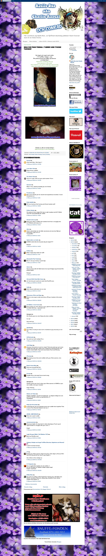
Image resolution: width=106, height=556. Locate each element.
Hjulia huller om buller (32, 240)
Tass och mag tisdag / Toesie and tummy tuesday (76, 269)
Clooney (29, 356)
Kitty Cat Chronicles (32, 404)
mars (73, 260)
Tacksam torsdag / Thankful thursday (77, 304)
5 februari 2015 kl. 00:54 (34, 470)
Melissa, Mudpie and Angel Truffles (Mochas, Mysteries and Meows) (45, 442)
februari (74, 262)
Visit (75, 204)
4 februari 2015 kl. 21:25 (34, 430)
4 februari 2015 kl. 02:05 (34, 369)
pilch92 (29, 327)
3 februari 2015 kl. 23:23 (34, 309)
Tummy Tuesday (46, 154)
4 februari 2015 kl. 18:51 (33, 417)
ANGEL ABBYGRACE (32, 414)
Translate (74, 50)
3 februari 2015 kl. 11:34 (33, 197)
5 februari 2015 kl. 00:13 (34, 447)
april (73, 259)
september (75, 249)
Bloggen (25, 41)
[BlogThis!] (55, 152)
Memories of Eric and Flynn (34, 295)
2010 (73, 326)
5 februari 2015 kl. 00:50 (34, 459)
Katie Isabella (30, 202)
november (75, 245)
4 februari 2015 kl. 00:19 (34, 332)
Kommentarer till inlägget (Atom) (42, 489)
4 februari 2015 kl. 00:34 (34, 340)
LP (27, 451)
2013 (72, 320)
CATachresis (30, 337)
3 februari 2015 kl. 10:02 (34, 180)
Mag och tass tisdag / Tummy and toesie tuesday (76, 309)
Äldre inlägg (62, 487)
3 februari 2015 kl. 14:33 (34, 215)
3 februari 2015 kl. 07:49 (34, 172)
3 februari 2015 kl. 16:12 (33, 235)
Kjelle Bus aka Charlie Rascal (76, 61)
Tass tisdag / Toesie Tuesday (76, 279)
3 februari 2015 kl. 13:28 (34, 206)
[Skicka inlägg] (52, 152)
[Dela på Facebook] (57, 152)
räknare (71, 89)
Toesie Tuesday (38, 154)
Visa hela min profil (74, 82)
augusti (74, 251)
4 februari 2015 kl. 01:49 (34, 351)
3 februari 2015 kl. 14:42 (34, 224)
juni (73, 255)
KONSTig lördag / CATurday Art (76, 265)
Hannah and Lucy (31, 219)
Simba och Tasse (31, 393)
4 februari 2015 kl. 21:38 (34, 438)
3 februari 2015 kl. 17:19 (33, 254)
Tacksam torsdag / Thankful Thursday (77, 290)
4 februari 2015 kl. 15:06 (34, 409)
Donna (28, 160)
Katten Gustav (30, 210)
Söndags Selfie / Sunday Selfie (76, 273)
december (74, 243)
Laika (28, 287)
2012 (72, 322)
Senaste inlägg (28, 487)
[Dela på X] (56, 152)
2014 (72, 318)
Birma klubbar (33, 41)
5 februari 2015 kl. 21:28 (34, 481)
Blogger (59, 541)
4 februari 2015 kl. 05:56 (34, 377)
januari (74, 316)
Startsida (45, 487)
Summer (29, 184)
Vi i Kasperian (30, 464)
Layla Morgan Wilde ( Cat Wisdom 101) (37, 434)
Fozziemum (30, 192)
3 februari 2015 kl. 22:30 (34, 300)
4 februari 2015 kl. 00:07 (34, 323)
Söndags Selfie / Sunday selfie (76, 297)
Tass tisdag (31, 154)
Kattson (29, 250)
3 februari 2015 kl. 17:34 (33, 262)
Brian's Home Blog (31, 365)
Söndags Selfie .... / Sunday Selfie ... (77, 283)
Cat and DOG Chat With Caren (35, 279)
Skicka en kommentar (31, 484)
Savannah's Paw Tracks (33, 258)
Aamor (28, 267)
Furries (28, 373)
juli (73, 253)
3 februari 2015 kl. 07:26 (34, 164)
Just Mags (29, 345)
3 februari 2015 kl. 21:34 (34, 291)
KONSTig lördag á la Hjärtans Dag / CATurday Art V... (77, 286)
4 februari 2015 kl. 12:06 (34, 389)
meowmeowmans (31, 422)
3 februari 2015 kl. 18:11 (33, 274)
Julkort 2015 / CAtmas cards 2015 (49, 41)
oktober (74, 247)
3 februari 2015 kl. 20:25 (34, 282)
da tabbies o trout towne (33, 304)
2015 (72, 242)
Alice (28, 229)
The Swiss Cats (31, 176)
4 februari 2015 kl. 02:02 (34, 361)
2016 (72, 240)
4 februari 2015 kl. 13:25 (34, 400)
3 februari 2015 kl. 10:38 (34, 188)
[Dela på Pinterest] (58, 152)
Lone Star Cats (31, 168)
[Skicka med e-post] (54, 152)
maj (73, 257)
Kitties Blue (30, 474)
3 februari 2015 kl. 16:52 (34, 246)
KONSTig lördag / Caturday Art (76, 276)
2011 (72, 324)
